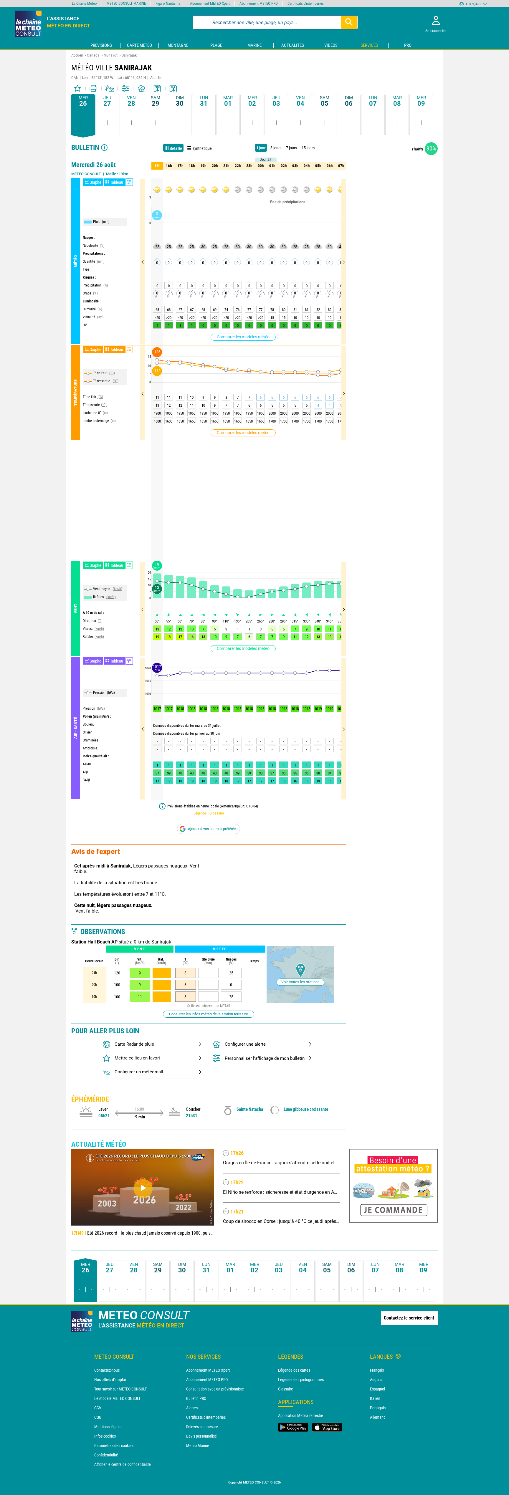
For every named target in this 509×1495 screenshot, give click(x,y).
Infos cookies (105, 1436)
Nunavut (111, 55)
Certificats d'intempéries (206, 1417)
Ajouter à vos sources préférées (212, 829)
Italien (375, 1398)
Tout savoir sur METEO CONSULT (120, 1389)
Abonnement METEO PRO (207, 1379)
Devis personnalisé (201, 1436)
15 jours (308, 147)
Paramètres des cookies (113, 1445)
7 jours (291, 147)
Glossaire (216, 813)
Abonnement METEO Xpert (208, 1370)
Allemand (378, 1417)
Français (377, 1370)
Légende (200, 813)
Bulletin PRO (196, 1398)
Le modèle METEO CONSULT (117, 1398)
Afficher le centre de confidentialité (122, 1464)
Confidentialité (106, 1455)
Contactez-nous (107, 1370)
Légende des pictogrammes (301, 1379)
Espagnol (377, 1389)
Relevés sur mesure (202, 1426)
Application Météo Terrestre (300, 1415)
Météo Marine (197, 1445)
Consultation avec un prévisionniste (215, 1389)
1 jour (261, 147)
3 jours (275, 147)
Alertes (192, 1407)
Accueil (77, 55)
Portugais (378, 1407)
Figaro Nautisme (168, 3)
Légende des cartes (294, 1370)
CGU (97, 1417)
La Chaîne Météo (84, 3)
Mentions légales (108, 1426)
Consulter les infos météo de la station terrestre (208, 1014)
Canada (93, 55)
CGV (97, 1407)
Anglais (376, 1379)
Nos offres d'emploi (110, 1379)
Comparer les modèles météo (243, 337)
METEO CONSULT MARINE (126, 3)
